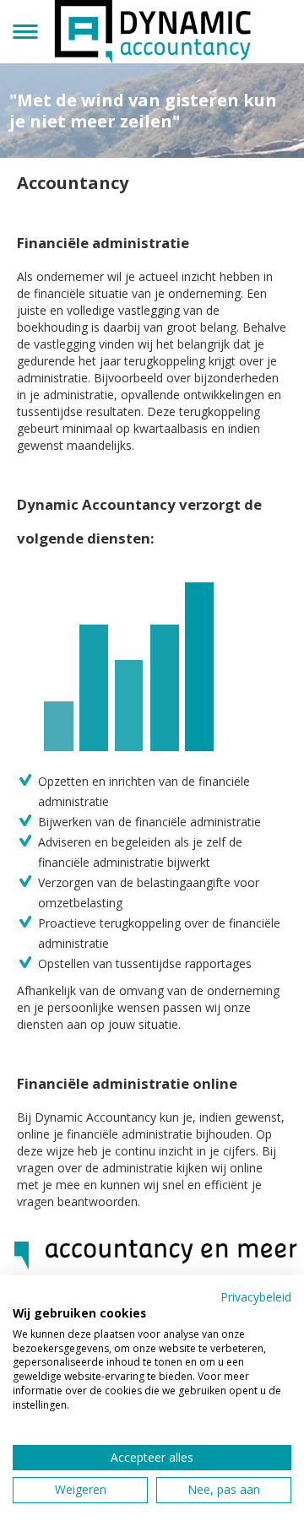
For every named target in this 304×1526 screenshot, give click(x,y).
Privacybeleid (255, 1297)
